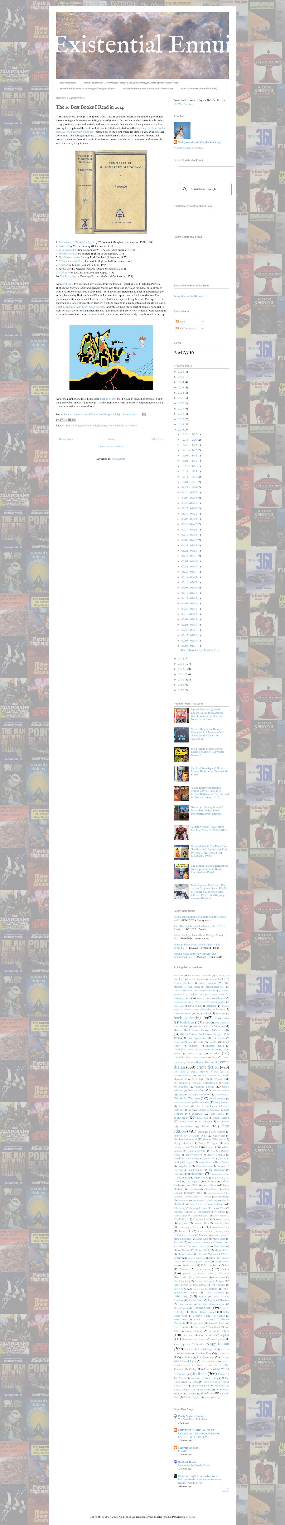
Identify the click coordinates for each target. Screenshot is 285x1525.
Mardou (203, 1234)
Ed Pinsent (211, 1106)
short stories (206, 1335)
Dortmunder (202, 1102)
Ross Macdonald (217, 1323)
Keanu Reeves (219, 1215)
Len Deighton (221, 1223)
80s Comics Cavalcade (199, 975)
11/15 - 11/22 (190, 450)
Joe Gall (208, 1196)
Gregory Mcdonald (216, 1154)
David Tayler (198, 1079)
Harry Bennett (222, 1162)
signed (225, 1335)
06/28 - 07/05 (190, 545)
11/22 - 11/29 (190, 445)
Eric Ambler (217, 1113)
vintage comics (203, 1389)
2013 (181, 663)
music (212, 1257)
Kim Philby (180, 1219)
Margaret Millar (219, 1235)
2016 (181, 424)
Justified (221, 1211)
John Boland (183, 1200)
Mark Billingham (182, 1238)
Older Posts (157, 439)
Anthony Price (182, 998)
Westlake (207, 1393)
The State (214, 1365)
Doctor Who (202, 1094)
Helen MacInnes (204, 1166)
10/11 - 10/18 (190, 476)
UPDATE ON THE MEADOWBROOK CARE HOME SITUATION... (199, 1435)
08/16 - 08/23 (190, 513)
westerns (192, 1393)
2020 (181, 403)
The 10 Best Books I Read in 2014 (90, 107)
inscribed (182, 1177)
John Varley (180, 1208)
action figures (197, 979)
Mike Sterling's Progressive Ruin (197, 1476)
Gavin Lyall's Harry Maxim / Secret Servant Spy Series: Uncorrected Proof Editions (207, 810)
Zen (215, 1397)
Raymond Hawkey (218, 1300)
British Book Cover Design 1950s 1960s (201, 1030)
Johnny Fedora (198, 1208)
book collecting (187, 1018)
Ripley (181, 1312)
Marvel (178, 1242)
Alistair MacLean (183, 990)
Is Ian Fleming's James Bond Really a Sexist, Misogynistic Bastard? (207, 752)
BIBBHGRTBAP (182, 1013)
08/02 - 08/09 (190, 519)
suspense (223, 1353)
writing (207, 1397)
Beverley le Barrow (213, 1009)
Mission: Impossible (196, 1257)
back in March (108, 399)
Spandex (200, 1344)
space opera (181, 1344)
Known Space (222, 1219)
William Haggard (191, 1397)
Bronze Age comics (196, 1038)
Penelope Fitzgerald (203, 1281)
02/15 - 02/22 (190, 635)
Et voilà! (182, 1451)
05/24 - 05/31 (190, 571)
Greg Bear (215, 1150)
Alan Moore (194, 986)
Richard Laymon (181, 1308)
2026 (181, 371)
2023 (181, 387)
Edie (190, 1110)
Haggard (190, 1162)
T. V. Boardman (205, 1357)
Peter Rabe (180, 1289)
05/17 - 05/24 (190, 577)
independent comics (220, 1173)
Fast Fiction (223, 1121)
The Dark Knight (209, 1361)
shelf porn (188, 1335)
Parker (225, 1269)
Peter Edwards (200, 1284)
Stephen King (204, 1353)
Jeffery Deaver (210, 1189)
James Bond (210, 1185)
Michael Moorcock (208, 1253)
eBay (198, 1106)
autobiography (218, 1001)
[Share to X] (66, 420)
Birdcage (220, 1013)
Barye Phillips (195, 1005)
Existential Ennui (67, 82)
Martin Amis (201, 1238)
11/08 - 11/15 (190, 455)
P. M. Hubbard (209, 1265)
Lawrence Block (201, 1223)
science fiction (115, 425)
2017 (181, 419)
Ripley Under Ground (203, 1312)
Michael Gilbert (185, 1253)
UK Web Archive (183, 104)
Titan (221, 1374)
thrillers (200, 1373)
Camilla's (212, 1042)
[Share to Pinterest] (74, 420)
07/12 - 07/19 (190, 535)
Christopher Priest (208, 1049)
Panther (184, 1269)
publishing (181, 1296)
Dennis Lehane (205, 1086)
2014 (181, 658)
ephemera (197, 1113)
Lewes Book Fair (219, 1227)
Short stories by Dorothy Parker (194, 1465)
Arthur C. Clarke (204, 998)
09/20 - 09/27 (190, 492)
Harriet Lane (205, 1162)
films (205, 1126)
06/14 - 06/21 (190, 556)
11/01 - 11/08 (190, 461)
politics (212, 1289)
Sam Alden (200, 1327)
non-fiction (188, 1265)
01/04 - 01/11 (190, 646)
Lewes (197, 1227)
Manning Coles (222, 1231)
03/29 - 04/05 (190, 609)
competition (179, 1057)
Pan (227, 1265)
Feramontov (187, 1126)
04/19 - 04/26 (190, 593)
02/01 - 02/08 (190, 640)
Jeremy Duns (194, 1193)
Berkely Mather (191, 1009)
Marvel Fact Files (200, 1246)
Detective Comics (220, 1090)
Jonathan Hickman (183, 1211)
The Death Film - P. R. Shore (192, 1419)
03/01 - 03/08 (190, 624)
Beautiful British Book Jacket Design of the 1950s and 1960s (87, 88)
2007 (181, 690)
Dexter (180, 1094)
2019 (181, 408)
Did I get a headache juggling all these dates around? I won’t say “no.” (199, 1481)
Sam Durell (214, 1326)
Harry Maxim (184, 1166)
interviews (200, 1177)
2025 (181, 377)
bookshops (187, 1022)
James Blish (191, 1185)
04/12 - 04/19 (190, 598)
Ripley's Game (201, 1315)
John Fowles (196, 1204)
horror (220, 1166)
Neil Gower (204, 1261)
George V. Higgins (208, 1143)
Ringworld (224, 1308)
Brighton (218, 1026)
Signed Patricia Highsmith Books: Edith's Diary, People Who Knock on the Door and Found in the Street (207, 714)
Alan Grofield (207, 983)
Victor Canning (181, 1389)
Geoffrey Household (185, 1139)
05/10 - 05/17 (190, 582)
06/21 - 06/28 (190, 550)
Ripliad (221, 1315)
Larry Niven (183, 1223)
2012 (181, 669)
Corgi (214, 1057)
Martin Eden (219, 1238)
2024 (181, 382)
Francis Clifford (217, 1131)
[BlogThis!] (62, 420)
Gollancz (209, 1147)
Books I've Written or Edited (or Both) (198, 88)
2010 (181, 679)
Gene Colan (219, 1135)
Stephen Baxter (184, 1353)
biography (203, 1013)
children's (194, 1045)
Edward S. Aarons (208, 1109)
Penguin (220, 1281)
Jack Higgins (193, 1181)
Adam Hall (216, 979)
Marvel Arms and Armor (200, 1242)
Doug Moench (222, 1102)
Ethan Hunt (202, 1117)
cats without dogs (188, 1447)
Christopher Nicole (183, 1049)
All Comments (187, 328)
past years (67, 284)
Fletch (201, 1131)
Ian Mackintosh (217, 1169)
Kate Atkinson (199, 1215)
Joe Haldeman (222, 1196)
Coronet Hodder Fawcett (200, 1062)
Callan (201, 1042)
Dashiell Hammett (207, 1075)
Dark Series (219, 1071)
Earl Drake (184, 1106)
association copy (184, 1002)
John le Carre (215, 1204)
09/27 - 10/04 (190, 487)
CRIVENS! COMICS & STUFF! (196, 1430)
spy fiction (131, 425)
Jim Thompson (215, 1192)
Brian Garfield (181, 1026)
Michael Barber (181, 1250)
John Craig (212, 1200)
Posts (182, 321)
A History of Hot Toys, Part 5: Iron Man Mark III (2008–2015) (209, 828)
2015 (181, 429)
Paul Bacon (219, 1277)
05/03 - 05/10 (190, 587)
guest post (209, 1158)
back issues (179, 1005)
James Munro (193, 1189)
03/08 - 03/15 (190, 619)
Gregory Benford (193, 1154)
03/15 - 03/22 (190, 614)
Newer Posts (66, 439)
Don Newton (220, 1094)
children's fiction (215, 1045)
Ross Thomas (181, 1327)
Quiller (202, 1296)
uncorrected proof (201, 1385)
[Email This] (58, 420)
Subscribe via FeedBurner (188, 296)
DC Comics (216, 1079)
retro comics (186, 1304)
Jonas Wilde (219, 1208)
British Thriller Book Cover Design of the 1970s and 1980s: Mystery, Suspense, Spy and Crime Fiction (130, 82)
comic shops (195, 1053)
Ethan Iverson (221, 1117)
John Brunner (198, 1200)
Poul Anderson (215, 1292)
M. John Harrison (204, 1231)
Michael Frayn (222, 1250)
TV (184, 1385)
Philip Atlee (198, 1288)
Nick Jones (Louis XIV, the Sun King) (199, 142)
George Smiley (182, 1143)
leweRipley (184, 1227)
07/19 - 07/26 (190, 529)
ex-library (204, 1121)
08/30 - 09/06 (190, 503)
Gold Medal (191, 1147)
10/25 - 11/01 (190, 466)
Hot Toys (178, 1169)
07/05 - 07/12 (190, 540)
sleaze (204, 1339)
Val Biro (219, 1385)
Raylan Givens (196, 1300)
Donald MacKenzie (183, 1102)
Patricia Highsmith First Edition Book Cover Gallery (147, 88)
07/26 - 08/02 (190, 524)
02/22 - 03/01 (190, 630)
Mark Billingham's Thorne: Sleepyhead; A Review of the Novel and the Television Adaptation (207, 734)
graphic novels (88, 425)
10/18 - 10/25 (190, 471)
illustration (197, 1173)
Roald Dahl (180, 1319)
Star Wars (225, 1349)
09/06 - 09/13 (190, 498)
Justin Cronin (181, 1215)
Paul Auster (202, 1277)
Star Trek (188, 1349)
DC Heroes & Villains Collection (194, 1083)
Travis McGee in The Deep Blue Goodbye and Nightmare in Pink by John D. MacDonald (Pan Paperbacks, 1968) (209, 851)
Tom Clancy (180, 1378)
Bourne (206, 1022)
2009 (181, 685)
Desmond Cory (196, 1090)
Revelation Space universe (211, 1304)
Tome (195, 1381)
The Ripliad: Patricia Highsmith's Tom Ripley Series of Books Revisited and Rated (209, 869)
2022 (181, 392)
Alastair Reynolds (215, 986)
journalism (204, 1212)
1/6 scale (178, 975)
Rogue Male (197, 1323)
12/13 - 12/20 (190, 439)
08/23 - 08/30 (190, 508)
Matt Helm (219, 1246)
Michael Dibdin (202, 1250)
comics (214, 1053)
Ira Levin (216, 1177)
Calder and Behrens (183, 1042)
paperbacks (202, 1269)
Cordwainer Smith (198, 1057)
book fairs (222, 1018)
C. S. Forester (219, 1038)
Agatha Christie (182, 982)
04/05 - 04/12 (190, 603)
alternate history (206, 990)
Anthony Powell (217, 994)
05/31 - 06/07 (190, 566)
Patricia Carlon (205, 1273)
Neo (216, 1261)
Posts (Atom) (119, 458)
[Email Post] (143, 414)
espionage (180, 1117)
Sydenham (187, 1357)
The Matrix (197, 1365)
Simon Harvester (189, 1339)
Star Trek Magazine (206, 1349)
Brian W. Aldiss (201, 1026)
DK (189, 1094)
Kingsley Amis (201, 1219)
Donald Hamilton (217, 1098)
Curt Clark (179, 1071)
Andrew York (197, 994)
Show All (226, 1490)
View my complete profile (188, 148)
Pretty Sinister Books (190, 1416)
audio (203, 1002)
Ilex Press (179, 1174)
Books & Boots (187, 1462)
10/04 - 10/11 (190, 482)
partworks (187, 1273)
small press (217, 1339)
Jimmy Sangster (193, 1196)
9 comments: (130, 414)
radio (216, 1296)
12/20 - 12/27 (190, 434)
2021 (181, 398)
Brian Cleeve (220, 1022)
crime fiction (72, 425)
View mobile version (111, 446)
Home (111, 439)
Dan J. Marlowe (199, 1071)
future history (181, 1135)
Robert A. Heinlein (204, 1319)
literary (102, 425)
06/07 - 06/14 (190, 561)
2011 (181, 674)
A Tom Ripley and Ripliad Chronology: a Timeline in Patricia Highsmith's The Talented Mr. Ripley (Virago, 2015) (210, 792)
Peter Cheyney (181, 1284)
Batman (211, 1005)
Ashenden (220, 998)
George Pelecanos (213, 1139)
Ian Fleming (195, 1170)
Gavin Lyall (199, 1135)
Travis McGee (210, 1381)
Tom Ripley (211, 1378)
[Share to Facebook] (70, 420)
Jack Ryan (210, 1181)
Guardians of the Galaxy (186, 1158)
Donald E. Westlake (187, 1098)
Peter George (218, 1284)
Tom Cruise (195, 1378)
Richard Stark (202, 1308)
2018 (181, 414)
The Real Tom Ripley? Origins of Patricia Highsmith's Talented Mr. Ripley (209, 771)
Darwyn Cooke (182, 1075)
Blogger (190, 1517)
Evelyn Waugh (186, 1121)
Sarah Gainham (194, 1331)
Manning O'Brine (185, 1234)
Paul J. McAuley (182, 1281)
